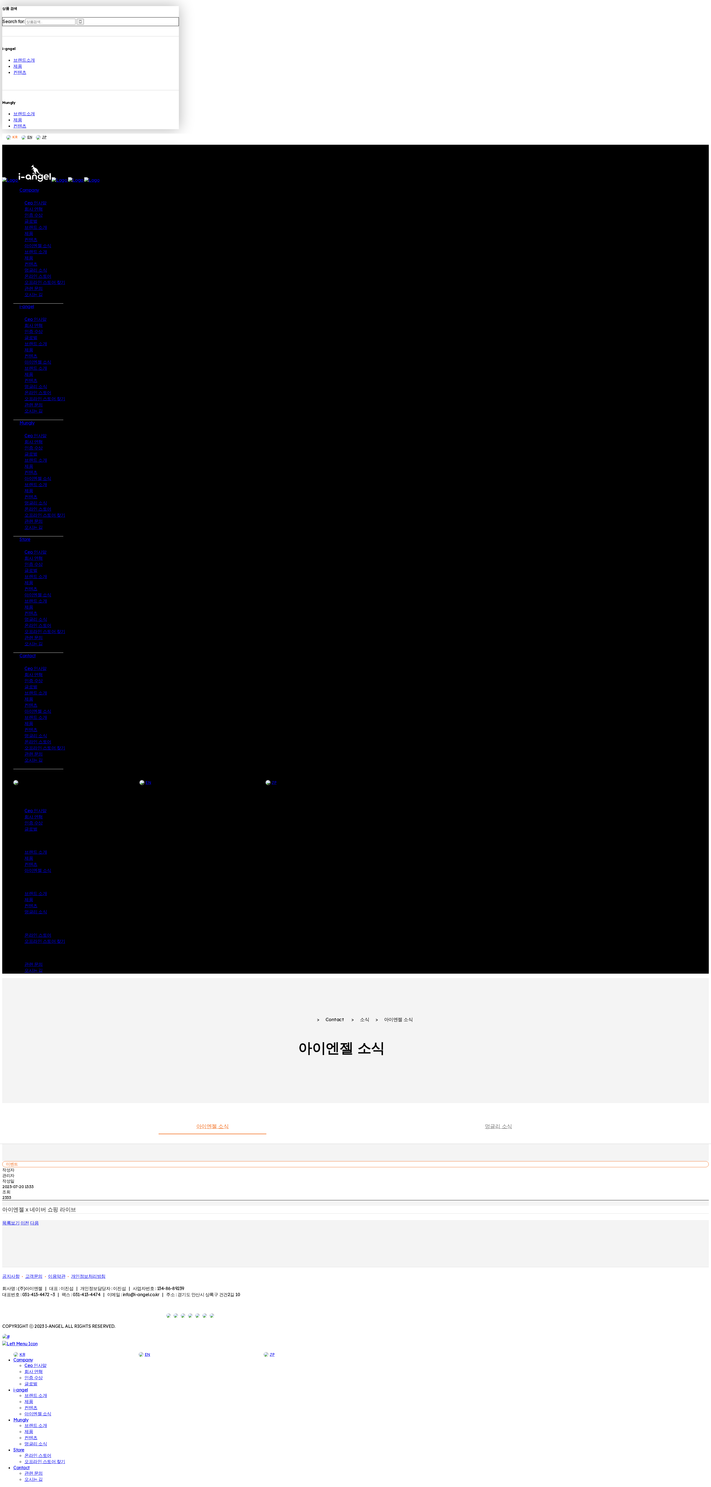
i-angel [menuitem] (20, 1390)
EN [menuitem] (147, 1354)
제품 (17, 66)
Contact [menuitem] (21, 1467)
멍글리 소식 (498, 1126)
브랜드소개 (24, 60)
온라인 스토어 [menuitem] (37, 1455)
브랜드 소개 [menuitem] (35, 1395)
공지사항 (10, 1276)
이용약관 (56, 1276)
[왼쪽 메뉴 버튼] (19, 1343)
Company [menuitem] (23, 1360)
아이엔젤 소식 (212, 1126)
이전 (25, 1223)
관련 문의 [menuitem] (33, 1473)
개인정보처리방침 (88, 1276)
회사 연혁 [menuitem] (33, 1371)
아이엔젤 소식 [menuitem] (37, 1413)
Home (304, 1020)
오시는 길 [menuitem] (33, 1479)
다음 (34, 1223)
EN (29, 137)
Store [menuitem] (18, 1450)
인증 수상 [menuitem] (33, 1377)
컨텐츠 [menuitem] (30, 1407)
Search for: (13, 21)
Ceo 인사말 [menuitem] (35, 1365)
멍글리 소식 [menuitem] (35, 1443)
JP (44, 137)
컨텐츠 (19, 72)
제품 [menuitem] (28, 1401)
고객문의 (33, 1276)
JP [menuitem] (272, 1354)
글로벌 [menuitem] (30, 1383)
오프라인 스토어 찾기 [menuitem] (44, 1461)
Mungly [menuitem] (20, 1420)
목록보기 (10, 1223)
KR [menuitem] (22, 1354)
